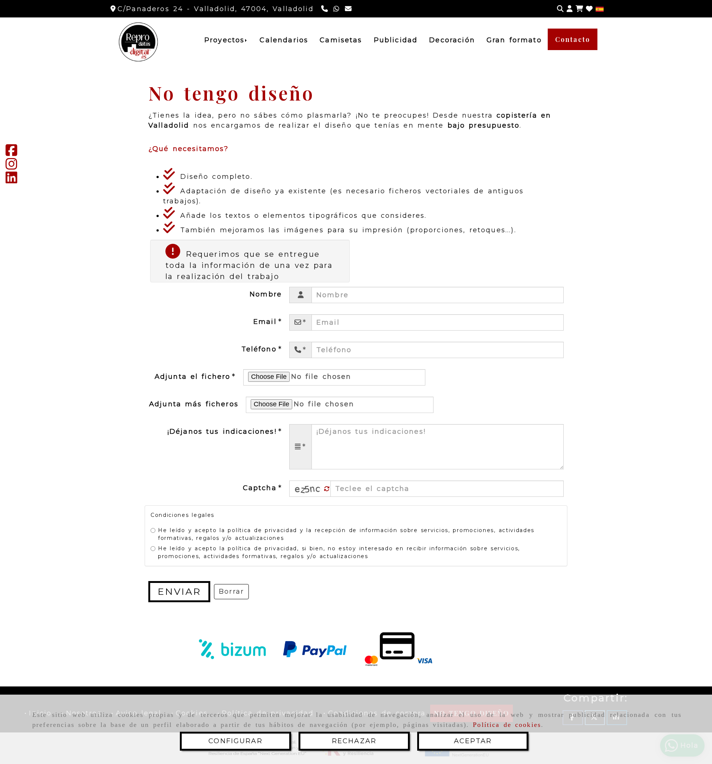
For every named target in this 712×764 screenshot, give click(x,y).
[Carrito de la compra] (579, 9)
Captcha (261, 488)
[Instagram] (11, 167)
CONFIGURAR (235, 741)
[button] (569, 9)
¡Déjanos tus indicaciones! (223, 431)
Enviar (179, 591)
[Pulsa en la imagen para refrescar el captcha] (308, 488)
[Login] (589, 9)
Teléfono (260, 349)
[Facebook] (11, 153)
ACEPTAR (473, 741)
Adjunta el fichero (194, 377)
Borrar (231, 591)
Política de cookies (507, 724)
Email (266, 322)
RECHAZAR (354, 741)
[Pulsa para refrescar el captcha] (327, 489)
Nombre (266, 294)
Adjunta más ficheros (193, 404)
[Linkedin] (11, 180)
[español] (600, 9)
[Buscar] (560, 9)
